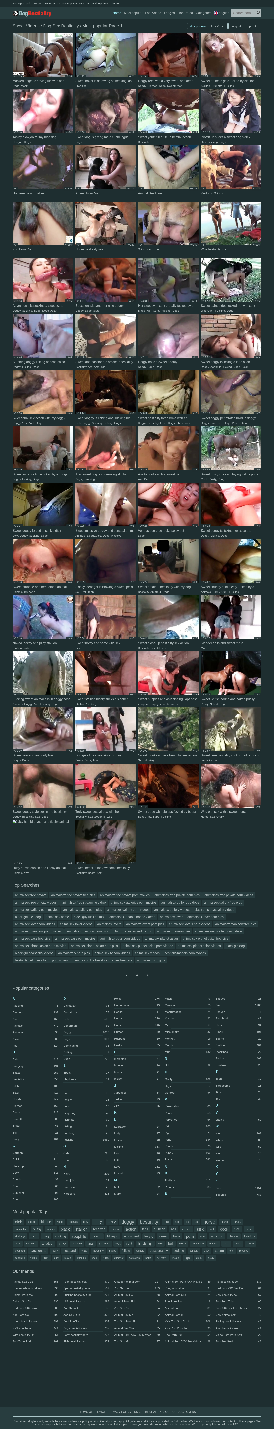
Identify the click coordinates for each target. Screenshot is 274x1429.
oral (231, 1250)
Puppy (154, 704)
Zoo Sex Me (137, 1341)
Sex (24, 423)
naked (250, 1243)
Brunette (217, 85)
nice (237, 1229)
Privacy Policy (120, 1411)
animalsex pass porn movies (75, 938)
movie (67, 1258)
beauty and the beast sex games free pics (102, 960)
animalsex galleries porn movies (133, 902)
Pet (146, 479)
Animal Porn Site (188, 1294)
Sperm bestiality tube (86, 1288)
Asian (53, 310)
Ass (90, 366)
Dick (203, 142)
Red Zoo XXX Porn (35, 1308)
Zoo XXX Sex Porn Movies (238, 1308)
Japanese (173, 704)
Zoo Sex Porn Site (137, 1321)
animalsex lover (171, 917)
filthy (85, 1221)
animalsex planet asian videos (199, 946)
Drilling (86, 1052)
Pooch (188, 1146)
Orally (220, 816)
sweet (163, 1236)
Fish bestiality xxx (86, 1341)
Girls (86, 1153)
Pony (221, 479)
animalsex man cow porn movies (38, 931)
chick (62, 1243)
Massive (116, 535)
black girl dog (235, 946)
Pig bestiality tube (238, 1281)
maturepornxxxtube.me (105, 3)
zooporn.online (42, 3)
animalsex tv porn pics (74, 953)
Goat (86, 1160)
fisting (33, 1258)
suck (211, 1229)
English (223, 13)
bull (171, 1243)
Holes (137, 998)
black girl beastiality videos (34, 953)
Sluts (96, 310)
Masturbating (188, 1011)
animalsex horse (57, 917)
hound (224, 1221)
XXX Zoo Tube (35, 1328)
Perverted (188, 1119)
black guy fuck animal (89, 917)
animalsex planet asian (161, 938)
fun (196, 1221)
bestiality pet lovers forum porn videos (42, 960)
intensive (77, 1243)
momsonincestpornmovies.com (71, 3)
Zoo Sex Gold (238, 1341)
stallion (81, 1229)
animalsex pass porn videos (120, 938)
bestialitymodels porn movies (185, 953)
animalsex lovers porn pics (145, 924)
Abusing (35, 1005)
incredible (249, 1236)
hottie (148, 1258)
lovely (46, 1236)
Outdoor (188, 1092)
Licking (26, 366)
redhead (115, 1229)
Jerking (137, 1099)
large (18, 1243)
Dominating (86, 1045)
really (55, 1250)
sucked (32, 1221)
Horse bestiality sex (35, 1321)
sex (200, 1229)
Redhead (188, 1180)
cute (46, 1258)
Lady (137, 1133)
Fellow (86, 1099)
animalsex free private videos (36, 902)
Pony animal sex (188, 1288)
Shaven (238, 1011)
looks (202, 1236)
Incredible (137, 1058)
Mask (24, 85)
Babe (37, 310)
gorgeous (104, 1243)
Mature (188, 1018)
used (94, 1258)
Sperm (238, 1038)
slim (106, 1258)
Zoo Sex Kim (137, 1308)
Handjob (86, 1180)
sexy (112, 1222)
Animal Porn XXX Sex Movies (137, 1334)
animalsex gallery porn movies (36, 909)
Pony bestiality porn (86, 1334)
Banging (35, 1066)
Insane (137, 1072)
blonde (46, 1222)
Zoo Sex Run (86, 1314)
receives (99, 1229)
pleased (243, 1250)
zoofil (226, 1243)
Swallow (238, 1065)
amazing (217, 1236)
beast (237, 1222)
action (131, 1229)
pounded (20, 1250)
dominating (21, 1229)
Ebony (86, 1072)
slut (166, 1222)
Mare (204, 648)
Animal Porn (188, 1308)
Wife (238, 1146)
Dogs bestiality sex (86, 1328)
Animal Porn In (188, 1314)
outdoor (213, 1243)
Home (117, 13)
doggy (127, 1222)
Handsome (86, 1187)
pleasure (233, 1236)
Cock (35, 1172)
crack (199, 1258)
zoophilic (20, 1258)
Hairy (86, 1173)
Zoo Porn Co (35, 1314)
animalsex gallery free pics (223, 902)
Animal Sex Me (137, 1314)
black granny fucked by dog (132, 931)
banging (148, 1236)
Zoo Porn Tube (238, 1301)
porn (190, 1236)
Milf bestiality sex (86, 1301)
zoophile (79, 1236)
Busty (212, 479)
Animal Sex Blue (35, 1301)
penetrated (198, 1243)
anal (90, 1243)
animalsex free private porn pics (177, 895)
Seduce (238, 998)
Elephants (86, 1079)
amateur (47, 1243)
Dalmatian (86, 1005)
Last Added (153, 13)
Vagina (238, 1119)
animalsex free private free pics (73, 895)
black (65, 1229)
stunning (81, 1258)
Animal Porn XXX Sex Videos (188, 1341)
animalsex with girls (151, 960)
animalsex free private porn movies (125, 895)
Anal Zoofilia (86, 1321)
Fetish (86, 1106)
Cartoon (35, 1152)
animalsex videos (147, 953)
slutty (206, 1250)
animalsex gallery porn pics (82, 909)
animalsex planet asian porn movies (40, 946)
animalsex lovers (109, 924)
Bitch (35, 1086)
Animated (35, 1032)
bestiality (149, 1222)
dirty (56, 1258)
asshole (140, 1250)
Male (137, 1187)
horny (98, 1222)
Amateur (99, 366)
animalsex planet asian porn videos (148, 946)
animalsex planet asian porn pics (94, 946)
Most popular (133, 13)
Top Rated (185, 13)
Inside (137, 1078)
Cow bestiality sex (238, 1294)
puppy (112, 1250)
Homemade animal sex (35, 1288)
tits (187, 1221)
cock (224, 1229)
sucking (60, 1236)
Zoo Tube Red (35, 1341)
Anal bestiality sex (238, 1328)
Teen (91, 591)
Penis (188, 1113)
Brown (35, 1112)
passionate (38, 1250)
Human (137, 1031)
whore (60, 1221)
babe (176, 1236)
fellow (126, 1250)
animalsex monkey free (173, 931)
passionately (159, 1250)
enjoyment (131, 1236)
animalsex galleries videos (180, 902)
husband (69, 1250)
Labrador (137, 1126)
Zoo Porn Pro (188, 1301)
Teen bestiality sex (86, 1281)
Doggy (142, 85)
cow (160, 1243)
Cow (35, 1186)
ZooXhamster (86, 1308)
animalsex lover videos (76, 924)
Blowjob (152, 85)
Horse (204, 816)
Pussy (204, 704)
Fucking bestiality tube (86, 1294)
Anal (31, 423)
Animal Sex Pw (137, 1294)
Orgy (188, 1086)
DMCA (138, 1411)
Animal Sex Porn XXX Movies (188, 1281)
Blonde (35, 1099)
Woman (238, 1160)
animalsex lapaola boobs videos (132, 917)
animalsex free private (30, 895)
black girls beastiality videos (214, 909)
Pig (188, 1133)
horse (209, 1222)
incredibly (98, 1250)
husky (211, 1258)
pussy (37, 1229)
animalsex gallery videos (172, 909)
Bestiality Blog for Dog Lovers (170, 1411)
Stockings (238, 1051)
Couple (35, 1179)
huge (177, 1221)
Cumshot (35, 1192)
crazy (84, 1250)
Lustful (137, 1173)
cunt (129, 1243)
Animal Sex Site (137, 1328)
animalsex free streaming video (83, 902)
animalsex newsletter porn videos (218, 931)
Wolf (238, 1153)
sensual (194, 1250)
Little (137, 1160)
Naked (27, 648)
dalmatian (134, 1258)
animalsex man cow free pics (235, 924)
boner (238, 1243)
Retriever (188, 1187)
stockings (20, 1236)
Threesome (183, 423)
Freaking (81, 85)
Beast (141, 816)
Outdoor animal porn (137, 1281)
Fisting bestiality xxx (238, 1321)
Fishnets (86, 1119)
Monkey (149, 760)
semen (162, 1258)
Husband (137, 1038)
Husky (137, 1045)
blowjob (112, 1236)
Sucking (213, 142)
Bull (35, 1132)
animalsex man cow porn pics (87, 931)
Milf (188, 1025)
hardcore (31, 1243)
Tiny (238, 1092)
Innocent (137, 1065)
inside (175, 1258)
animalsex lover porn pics (205, 917)
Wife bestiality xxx (35, 1334)
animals (73, 1221)
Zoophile (215, 366)
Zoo (162, 704)
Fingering (86, 1113)
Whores (238, 1140)
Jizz (137, 1105)
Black (141, 310)
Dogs (16, 85)
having (96, 1236)
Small (238, 1031)
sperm (219, 1250)
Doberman (86, 1025)
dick (18, 1222)
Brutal (35, 1125)
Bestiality (143, 142)
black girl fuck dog (28, 917)
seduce (179, 1250)
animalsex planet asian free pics (205, 938)
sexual (182, 1243)
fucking (145, 1243)
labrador (186, 1229)
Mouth (188, 1045)
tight (188, 1258)
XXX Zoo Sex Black (188, 1321)
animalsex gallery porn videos (128, 909)
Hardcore (216, 423)
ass (173, 1229)
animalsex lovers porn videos (189, 924)
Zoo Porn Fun (188, 1334)
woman (51, 1229)
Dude (86, 1058)
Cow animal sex (238, 1314)
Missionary (188, 1031)
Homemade (137, 1005)
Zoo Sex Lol (137, 1288)
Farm (216, 760)
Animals (80, 535)
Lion (137, 1153)
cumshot (118, 1258)
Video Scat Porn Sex (238, 1334)
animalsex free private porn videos (228, 895)
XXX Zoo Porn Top (188, 1328)
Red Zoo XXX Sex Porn (238, 1288)
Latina (137, 1140)
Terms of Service (92, 1411)
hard (34, 1236)
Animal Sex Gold (35, 1281)
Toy (238, 1098)
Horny (216, 591)
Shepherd (238, 1018)
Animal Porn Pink (137, 1301)
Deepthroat (174, 85)
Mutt (188, 1051)
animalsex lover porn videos (35, 924)
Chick (204, 479)
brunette (159, 1229)
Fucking (229, 85)
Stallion (205, 85)
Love (163, 423)
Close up (162, 648)
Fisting (86, 1126)
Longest (170, 13)
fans (145, 1229)
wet (117, 1243)
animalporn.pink (22, 3)
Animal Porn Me (35, 1294)
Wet (148, 310)
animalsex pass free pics (32, 938)
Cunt (156, 310)
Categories (203, 13)
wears (249, 1229)
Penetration (239, 423)
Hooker (137, 1011)
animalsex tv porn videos (112, 953)
